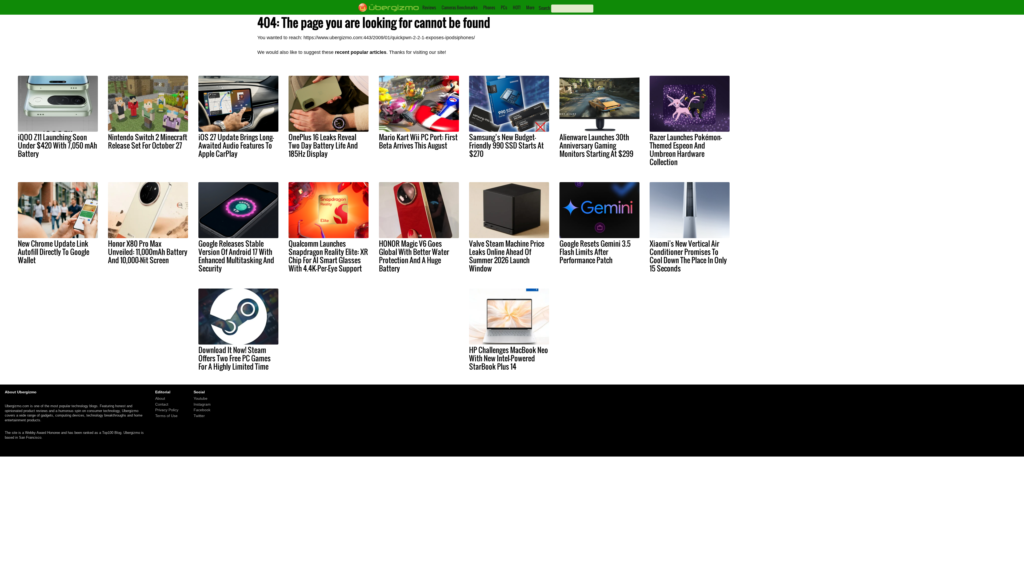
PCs (504, 7)
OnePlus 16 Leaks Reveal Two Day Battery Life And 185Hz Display (323, 145)
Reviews (429, 7)
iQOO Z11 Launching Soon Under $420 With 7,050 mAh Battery (57, 145)
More (530, 7)
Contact (161, 404)
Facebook (202, 410)
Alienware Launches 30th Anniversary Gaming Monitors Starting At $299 (596, 145)
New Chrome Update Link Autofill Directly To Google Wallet (53, 251)
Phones (489, 7)
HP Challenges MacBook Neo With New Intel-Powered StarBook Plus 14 (508, 358)
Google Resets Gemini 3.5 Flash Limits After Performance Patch (595, 251)
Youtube (200, 399)
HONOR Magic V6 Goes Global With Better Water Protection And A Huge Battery (414, 256)
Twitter (199, 416)
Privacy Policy (166, 410)
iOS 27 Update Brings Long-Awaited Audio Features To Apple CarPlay (236, 145)
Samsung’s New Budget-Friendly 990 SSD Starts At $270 (506, 145)
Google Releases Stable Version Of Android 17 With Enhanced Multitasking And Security (236, 256)
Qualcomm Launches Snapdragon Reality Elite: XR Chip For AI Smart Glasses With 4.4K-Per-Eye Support (328, 256)
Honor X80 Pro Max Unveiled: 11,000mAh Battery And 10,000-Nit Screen (147, 251)
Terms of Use (166, 416)
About (160, 399)
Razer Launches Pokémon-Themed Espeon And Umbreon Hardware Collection (686, 149)
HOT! (517, 7)
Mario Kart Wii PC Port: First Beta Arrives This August (418, 141)
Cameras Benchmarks (460, 7)
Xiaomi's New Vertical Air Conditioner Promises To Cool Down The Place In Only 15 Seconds (688, 256)
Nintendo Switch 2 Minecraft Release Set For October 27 (147, 141)
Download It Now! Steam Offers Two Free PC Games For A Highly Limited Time (234, 358)
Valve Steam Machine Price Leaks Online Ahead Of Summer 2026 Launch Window (506, 256)
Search (544, 8)
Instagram (202, 404)
